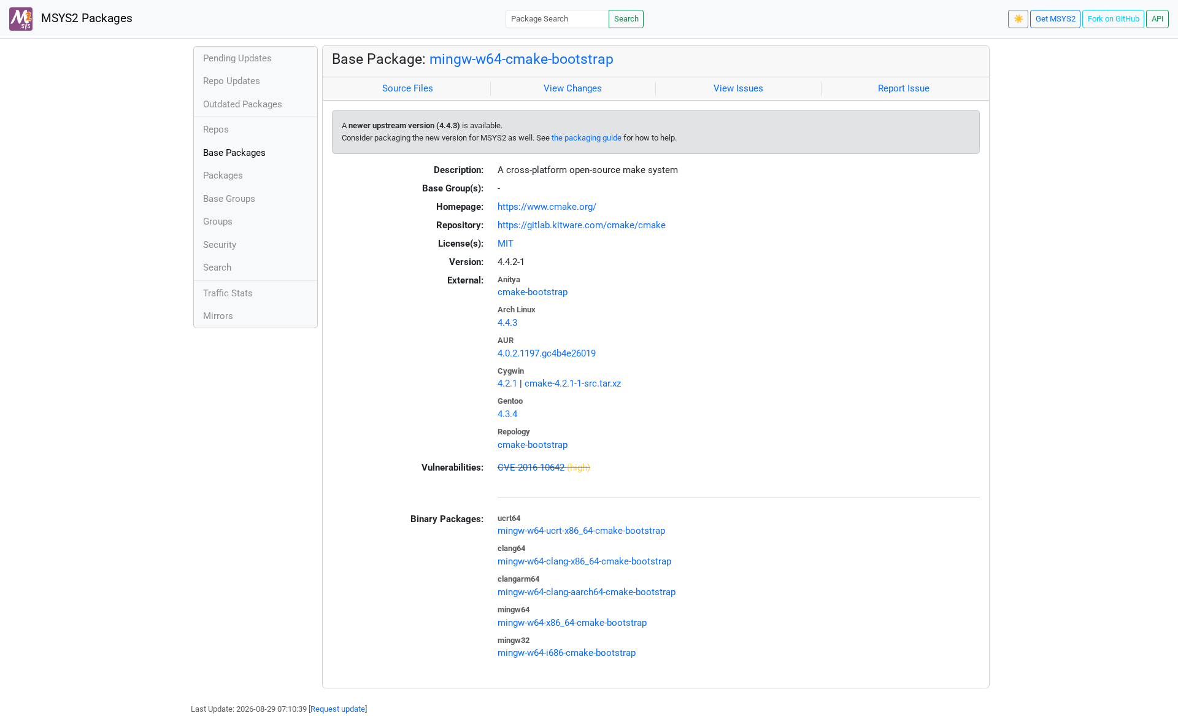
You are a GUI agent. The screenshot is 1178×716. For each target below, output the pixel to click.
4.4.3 (507, 322)
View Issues (738, 88)
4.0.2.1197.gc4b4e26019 (547, 353)
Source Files (407, 88)
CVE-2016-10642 (531, 467)
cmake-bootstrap (533, 292)
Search (626, 18)
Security (219, 244)
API (1158, 18)
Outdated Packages (242, 104)
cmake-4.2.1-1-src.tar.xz (573, 383)
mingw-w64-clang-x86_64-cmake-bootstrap (584, 561)
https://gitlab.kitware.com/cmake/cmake (582, 225)
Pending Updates (237, 58)
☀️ (1018, 18)
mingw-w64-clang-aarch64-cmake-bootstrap (587, 592)
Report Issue (904, 88)
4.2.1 (507, 383)
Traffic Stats (228, 293)
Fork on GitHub (1113, 18)
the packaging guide (587, 137)
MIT (506, 243)
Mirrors (218, 315)
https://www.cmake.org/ (547, 206)
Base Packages (234, 152)
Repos (216, 129)
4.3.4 (507, 414)
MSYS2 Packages (85, 18)
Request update (337, 709)
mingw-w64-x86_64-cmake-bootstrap (572, 622)
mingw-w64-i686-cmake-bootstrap (567, 652)
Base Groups (229, 198)
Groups (218, 221)
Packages (223, 175)
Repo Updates (231, 81)
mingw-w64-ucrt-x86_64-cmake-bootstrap (581, 530)
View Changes (573, 88)
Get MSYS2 (1056, 18)
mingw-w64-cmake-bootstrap (521, 59)
